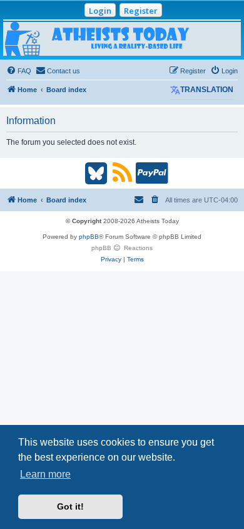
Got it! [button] (70, 506)
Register (141, 10)
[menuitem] (18, 70)
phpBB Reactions (122, 247)
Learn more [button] (45, 474)
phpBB (89, 236)
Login (100, 10)
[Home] (122, 39)
